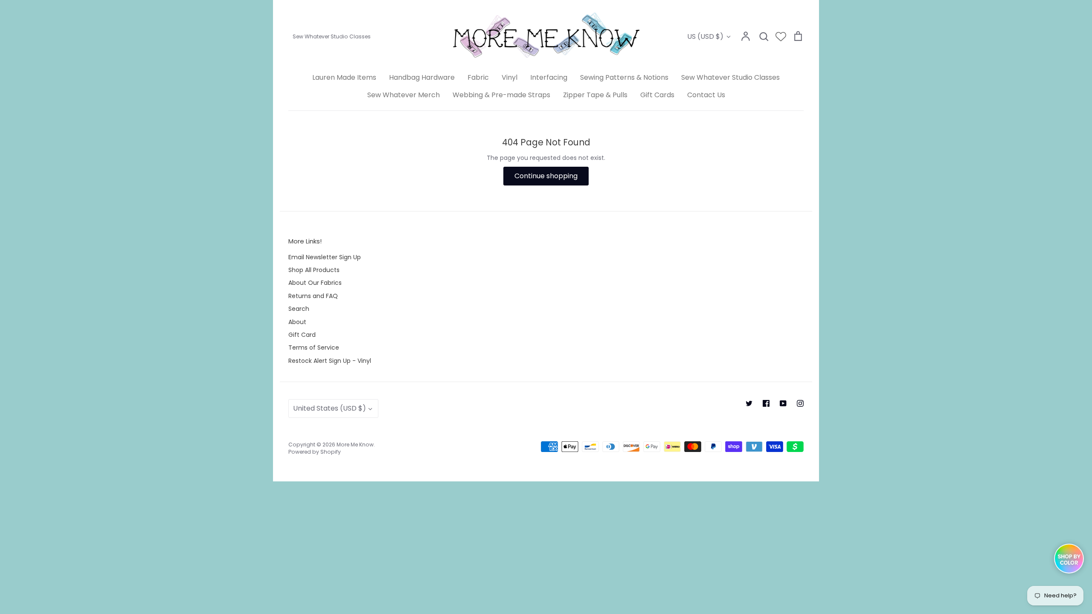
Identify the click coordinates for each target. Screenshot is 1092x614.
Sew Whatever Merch (403, 95)
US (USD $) (705, 36)
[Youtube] (783, 403)
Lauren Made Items (344, 77)
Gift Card (302, 334)
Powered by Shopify (314, 451)
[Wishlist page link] (780, 36)
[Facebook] (766, 403)
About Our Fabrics (315, 282)
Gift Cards (657, 95)
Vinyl (509, 77)
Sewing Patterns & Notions (624, 77)
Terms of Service (313, 347)
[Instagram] (800, 403)
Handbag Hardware (422, 77)
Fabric (478, 77)
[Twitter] (749, 403)
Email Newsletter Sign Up (324, 257)
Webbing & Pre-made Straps (501, 95)
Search (298, 308)
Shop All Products (314, 270)
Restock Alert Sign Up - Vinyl (329, 360)
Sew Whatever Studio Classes (730, 77)
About (297, 322)
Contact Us (706, 95)
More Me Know (355, 444)
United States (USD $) (329, 408)
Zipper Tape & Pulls (595, 95)
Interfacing (548, 77)
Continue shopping (546, 176)
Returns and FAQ (313, 296)
